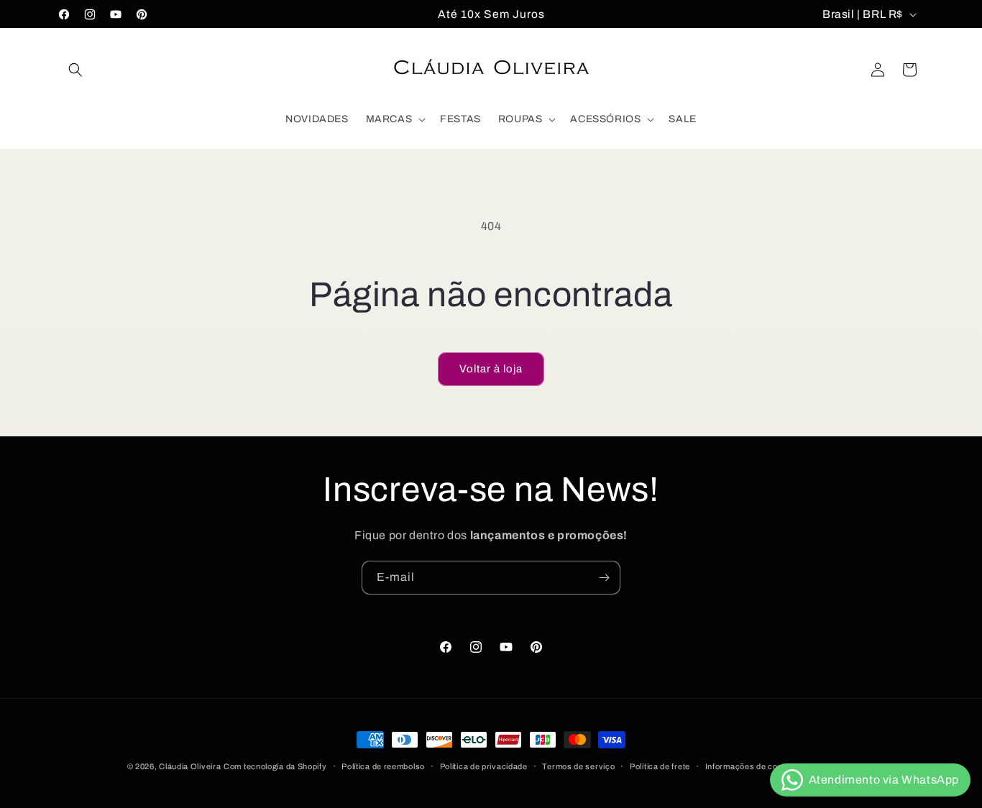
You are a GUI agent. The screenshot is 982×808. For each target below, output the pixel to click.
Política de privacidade (484, 766)
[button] (75, 70)
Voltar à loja (491, 369)
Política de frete (660, 766)
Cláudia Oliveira (190, 766)
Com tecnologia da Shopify (275, 766)
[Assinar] (604, 577)
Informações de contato (751, 766)
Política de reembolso (383, 766)
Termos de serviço (578, 766)
